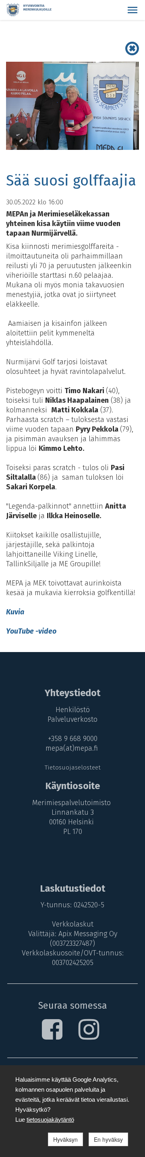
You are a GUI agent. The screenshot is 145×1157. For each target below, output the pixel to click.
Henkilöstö (73, 709)
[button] (132, 10)
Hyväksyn (65, 1139)
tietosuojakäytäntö (50, 1119)
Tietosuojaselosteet (73, 767)
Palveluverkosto (72, 719)
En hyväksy (108, 1139)
